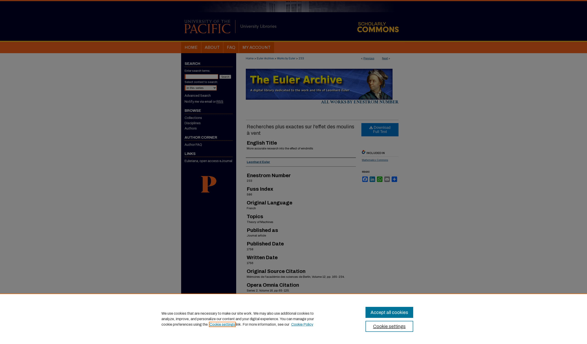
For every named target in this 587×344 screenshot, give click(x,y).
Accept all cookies (389, 312)
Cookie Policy (302, 324)
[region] (293, 319)
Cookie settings (222, 324)
